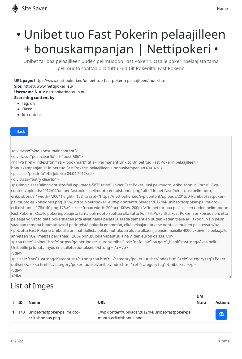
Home (222, 8)
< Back (19, 131)
